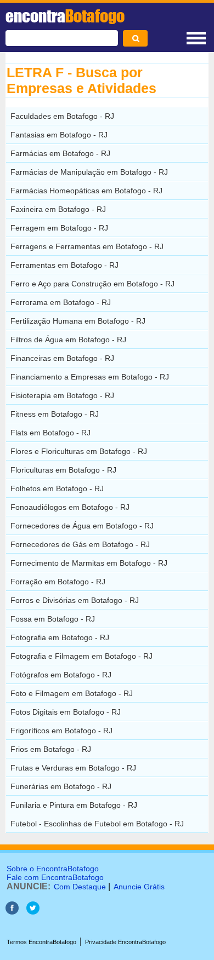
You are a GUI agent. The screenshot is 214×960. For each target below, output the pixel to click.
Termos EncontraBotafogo (41, 942)
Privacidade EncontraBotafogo (125, 942)
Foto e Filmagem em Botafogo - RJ (71, 693)
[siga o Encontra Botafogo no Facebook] (12, 911)
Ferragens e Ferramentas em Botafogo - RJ (87, 246)
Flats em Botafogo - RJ (50, 432)
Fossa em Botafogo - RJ (52, 618)
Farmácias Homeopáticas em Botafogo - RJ (86, 190)
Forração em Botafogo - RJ (57, 581)
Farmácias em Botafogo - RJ (60, 153)
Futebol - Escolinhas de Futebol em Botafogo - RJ (97, 823)
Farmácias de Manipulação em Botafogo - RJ (89, 172)
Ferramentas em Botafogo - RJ (64, 265)
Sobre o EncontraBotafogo (53, 868)
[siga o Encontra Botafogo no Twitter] (33, 911)
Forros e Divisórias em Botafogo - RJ (74, 600)
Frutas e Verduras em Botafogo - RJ (73, 767)
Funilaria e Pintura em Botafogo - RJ (73, 805)
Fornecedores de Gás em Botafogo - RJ (80, 544)
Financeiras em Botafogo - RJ (62, 358)
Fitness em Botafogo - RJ (54, 414)
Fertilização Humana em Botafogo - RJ (77, 321)
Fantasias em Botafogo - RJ (59, 134)
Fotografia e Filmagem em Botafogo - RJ (81, 656)
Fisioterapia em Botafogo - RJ (62, 395)
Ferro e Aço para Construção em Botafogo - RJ (92, 283)
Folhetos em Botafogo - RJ (57, 488)
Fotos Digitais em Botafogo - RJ (65, 712)
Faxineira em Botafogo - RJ (58, 209)
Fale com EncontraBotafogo (55, 877)
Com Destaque (80, 886)
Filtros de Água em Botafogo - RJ (68, 339)
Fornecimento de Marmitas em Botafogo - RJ (88, 563)
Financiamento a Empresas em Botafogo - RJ (89, 376)
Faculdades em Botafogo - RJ (62, 116)
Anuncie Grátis (139, 886)
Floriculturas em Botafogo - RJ (63, 469)
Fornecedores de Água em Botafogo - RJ (82, 525)
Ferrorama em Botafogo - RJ (60, 302)
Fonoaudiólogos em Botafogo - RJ (69, 507)
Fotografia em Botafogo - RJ (59, 637)
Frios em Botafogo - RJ (50, 749)
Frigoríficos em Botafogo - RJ (61, 730)
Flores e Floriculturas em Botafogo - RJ (78, 451)
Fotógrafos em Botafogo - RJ (60, 674)
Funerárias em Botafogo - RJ (60, 786)
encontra (65, 15)
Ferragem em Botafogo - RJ (59, 227)
